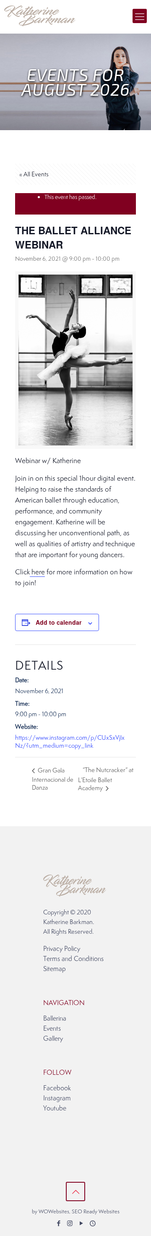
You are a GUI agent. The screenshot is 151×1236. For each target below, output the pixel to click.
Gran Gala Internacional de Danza (52, 779)
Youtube (54, 1108)
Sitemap (54, 968)
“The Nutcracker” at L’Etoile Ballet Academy (105, 779)
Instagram (57, 1098)
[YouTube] (81, 1223)
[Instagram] (69, 1223)
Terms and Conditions (73, 958)
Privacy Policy (61, 948)
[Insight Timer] (92, 1223)
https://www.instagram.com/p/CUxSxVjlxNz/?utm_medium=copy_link (70, 741)
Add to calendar (58, 622)
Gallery (53, 1038)
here (37, 571)
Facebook (57, 1088)
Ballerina (54, 1018)
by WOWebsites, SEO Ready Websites (76, 1211)
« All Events (34, 174)
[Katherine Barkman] (40, 14)
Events (52, 1028)
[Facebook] (58, 1223)
